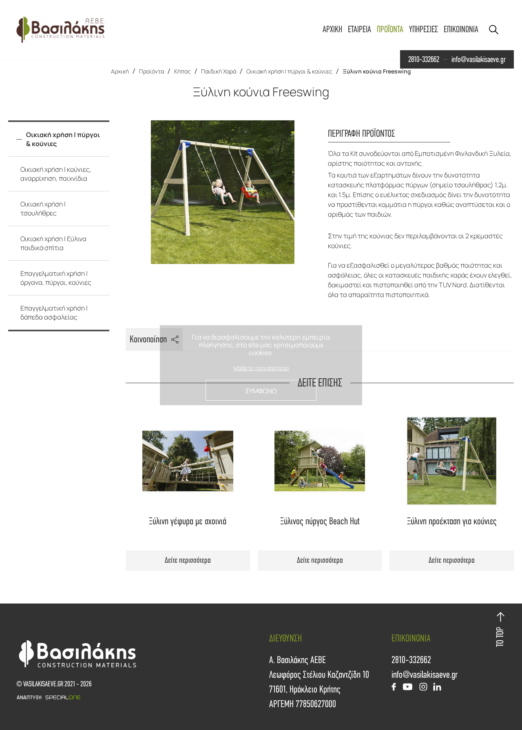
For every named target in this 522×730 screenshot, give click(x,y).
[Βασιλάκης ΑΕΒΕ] (60, 29)
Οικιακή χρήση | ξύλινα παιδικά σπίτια (53, 243)
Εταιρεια (359, 29)
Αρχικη (332, 29)
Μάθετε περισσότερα (261, 368)
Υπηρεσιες (423, 29)
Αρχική (120, 71)
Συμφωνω (261, 390)
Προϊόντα (151, 71)
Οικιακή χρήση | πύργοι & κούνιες (289, 71)
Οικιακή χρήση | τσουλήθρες (43, 208)
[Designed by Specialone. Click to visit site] (138, 697)
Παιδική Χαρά (218, 71)
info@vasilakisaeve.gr (478, 59)
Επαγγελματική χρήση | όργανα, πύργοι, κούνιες (55, 278)
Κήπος (182, 71)
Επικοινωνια (461, 29)
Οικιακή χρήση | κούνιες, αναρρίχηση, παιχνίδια (55, 174)
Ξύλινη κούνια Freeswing (377, 71)
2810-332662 (423, 59)
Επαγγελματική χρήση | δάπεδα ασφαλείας (54, 313)
